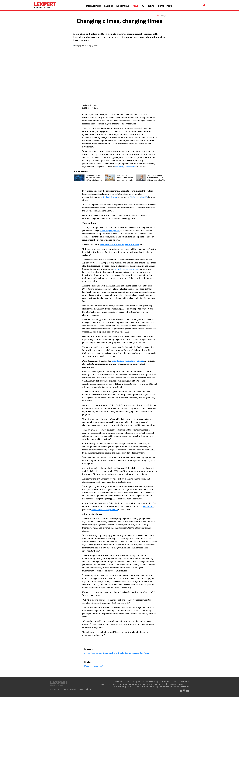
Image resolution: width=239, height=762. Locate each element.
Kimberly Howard (110, 197)
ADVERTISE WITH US (137, 684)
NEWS (135, 5)
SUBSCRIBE (171, 684)
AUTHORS (130, 687)
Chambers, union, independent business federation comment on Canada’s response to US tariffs (125, 177)
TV (143, 5)
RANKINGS (108, 5)
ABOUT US (103, 684)
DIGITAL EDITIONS (165, 5)
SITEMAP (162, 684)
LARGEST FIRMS (122, 5)
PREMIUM (185, 687)
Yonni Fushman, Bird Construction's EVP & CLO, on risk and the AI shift (155, 177)
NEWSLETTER (183, 684)
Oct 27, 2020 (86, 108)
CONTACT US (152, 684)
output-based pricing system (126, 268)
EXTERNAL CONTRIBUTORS (146, 687)
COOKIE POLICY (130, 682)
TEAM (125, 684)
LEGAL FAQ (175, 687)
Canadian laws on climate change (128, 360)
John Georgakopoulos (109, 230)
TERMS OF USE (164, 682)
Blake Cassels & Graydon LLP (104, 509)
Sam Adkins (148, 506)
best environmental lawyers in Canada (119, 244)
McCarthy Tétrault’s (139, 197)
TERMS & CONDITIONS (180, 682)
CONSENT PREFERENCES (147, 682)
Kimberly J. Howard (111, 653)
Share (96, 108)
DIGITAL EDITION (118, 687)
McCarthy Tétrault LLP (125, 166)
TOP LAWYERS (164, 687)
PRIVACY (118, 682)
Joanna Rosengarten (92, 653)
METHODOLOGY (115, 684)
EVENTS (151, 5)
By (89, 105)
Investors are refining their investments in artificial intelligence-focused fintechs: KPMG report (93, 177)
